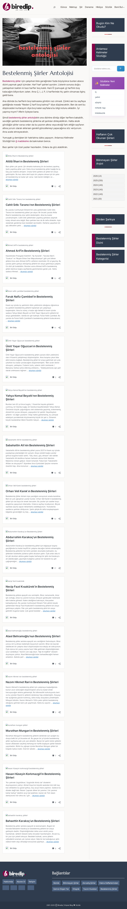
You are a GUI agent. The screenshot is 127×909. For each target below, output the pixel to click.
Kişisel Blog (68, 905)
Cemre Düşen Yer (61, 889)
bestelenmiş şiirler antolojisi (22, 117)
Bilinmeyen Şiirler (71, 883)
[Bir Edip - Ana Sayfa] (17, 7)
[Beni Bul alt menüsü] (124, 7)
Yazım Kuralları (90, 889)
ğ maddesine (22, 141)
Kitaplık (76, 889)
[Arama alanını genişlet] (54, 7)
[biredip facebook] (14, 888)
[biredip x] (22, 888)
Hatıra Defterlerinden (108, 883)
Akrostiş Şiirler (88, 883)
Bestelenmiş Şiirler (109, 889)
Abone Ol (21, 881)
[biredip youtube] (31, 888)
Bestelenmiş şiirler (11, 81)
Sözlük (56, 883)
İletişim (32, 881)
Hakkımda (8, 881)
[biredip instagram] (6, 888)
